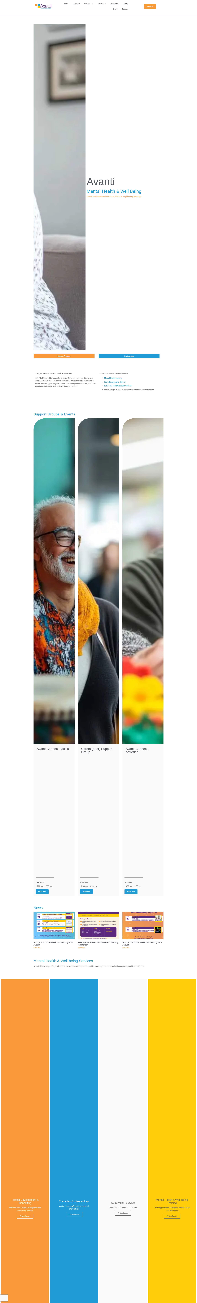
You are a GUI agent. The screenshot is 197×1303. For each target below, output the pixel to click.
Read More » (37, 948)
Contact (125, 9)
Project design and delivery (115, 382)
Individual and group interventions (118, 386)
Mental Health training (113, 378)
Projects (100, 4)
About (66, 4)
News (115, 9)
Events (125, 4)
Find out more (25, 1216)
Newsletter (114, 4)
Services (87, 4)
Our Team (76, 4)
